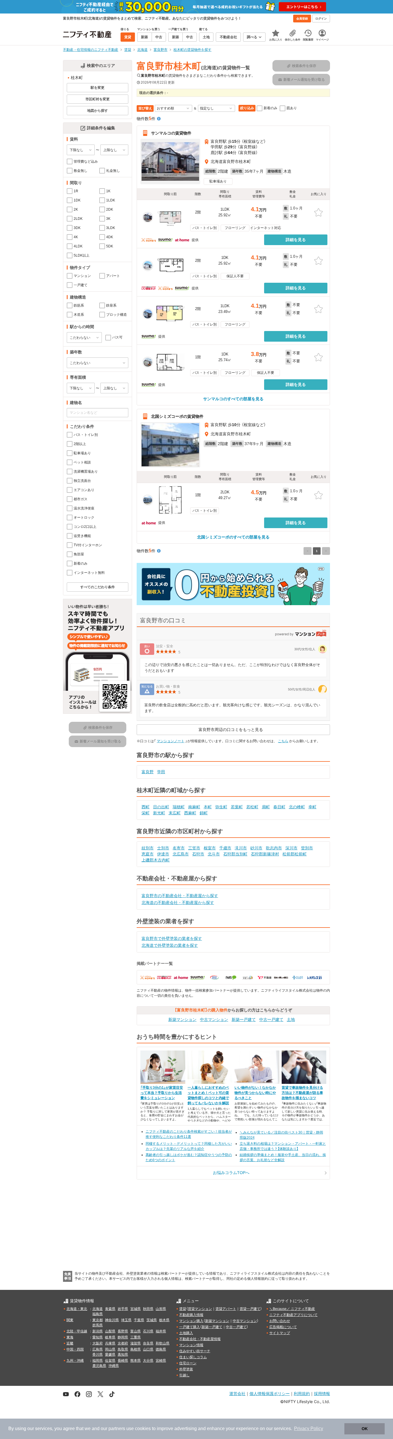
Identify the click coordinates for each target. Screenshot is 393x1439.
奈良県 (148, 1343)
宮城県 (135, 1309)
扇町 (266, 807)
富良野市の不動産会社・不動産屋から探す (180, 895)
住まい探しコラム (193, 1357)
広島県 (97, 1349)
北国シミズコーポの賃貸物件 (177, 416)
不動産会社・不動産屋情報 (200, 1339)
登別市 (307, 848)
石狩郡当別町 (235, 854)
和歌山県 (162, 1343)
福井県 (161, 1331)
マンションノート (170, 741)
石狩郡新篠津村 (265, 854)
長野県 (123, 1331)
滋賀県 (135, 1343)
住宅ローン (188, 1363)
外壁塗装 (186, 1369)
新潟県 (97, 1331)
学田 (161, 771)
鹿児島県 (99, 1366)
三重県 (135, 1337)
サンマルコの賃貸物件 (171, 133)
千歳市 (225, 848)
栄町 (146, 813)
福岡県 (97, 1361)
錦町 (204, 813)
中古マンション (214, 1019)
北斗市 (214, 854)
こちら (283, 741)
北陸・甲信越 (76, 1331)
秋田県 (148, 1309)
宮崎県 (161, 1361)
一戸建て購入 (189, 1327)
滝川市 (241, 848)
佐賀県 (110, 1361)
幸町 (312, 807)
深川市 (291, 848)
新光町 (159, 813)
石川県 (148, 1331)
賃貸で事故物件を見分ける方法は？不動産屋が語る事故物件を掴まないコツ (302, 1093)
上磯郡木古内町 (156, 860)
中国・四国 (75, 1349)
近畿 (69, 1343)
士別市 (163, 848)
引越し (184, 1375)
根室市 (210, 848)
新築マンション (182, 1019)
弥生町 (221, 807)
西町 (146, 807)
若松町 (252, 807)
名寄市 (179, 848)
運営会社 (237, 1393)
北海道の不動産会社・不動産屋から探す (178, 902)
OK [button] (365, 1428)
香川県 (97, 1355)
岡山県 (110, 1349)
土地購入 (186, 1333)
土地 (291, 1019)
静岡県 (123, 1337)
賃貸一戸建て (250, 1309)
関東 (69, 1320)
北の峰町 (297, 807)
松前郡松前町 (295, 854)
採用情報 (322, 1393)
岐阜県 (110, 1337)
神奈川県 (112, 1320)
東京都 (97, 1320)
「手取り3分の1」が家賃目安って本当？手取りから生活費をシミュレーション (161, 1093)
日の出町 (161, 807)
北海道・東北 (76, 1309)
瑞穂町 (179, 807)
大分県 (148, 1361)
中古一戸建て (271, 1019)
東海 (69, 1337)
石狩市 (198, 854)
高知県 (123, 1355)
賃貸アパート (225, 1309)
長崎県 (123, 1361)
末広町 (175, 813)
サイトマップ (279, 1333)
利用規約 (302, 1393)
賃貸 (182, 1309)
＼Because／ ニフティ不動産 (292, 1309)
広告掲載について (283, 1327)
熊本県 (135, 1361)
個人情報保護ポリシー (269, 1393)
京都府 (123, 1343)
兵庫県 (110, 1343)
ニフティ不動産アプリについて (293, 1315)
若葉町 (237, 807)
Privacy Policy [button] (308, 1428)
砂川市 (256, 848)
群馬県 (97, 1325)
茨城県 (151, 1320)
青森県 (110, 1309)
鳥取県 (123, 1349)
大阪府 (97, 1343)
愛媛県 (110, 1355)
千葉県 (139, 1320)
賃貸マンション (200, 1309)
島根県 (135, 1349)
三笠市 (194, 848)
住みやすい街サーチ (194, 1351)
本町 (208, 807)
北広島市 (181, 854)
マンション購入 (191, 1321)
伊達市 (163, 854)
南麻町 (194, 807)
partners (116, 1428)
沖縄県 (113, 1366)
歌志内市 (274, 848)
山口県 (148, 1349)
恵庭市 (148, 854)
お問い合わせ (279, 1321)
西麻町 (190, 813)
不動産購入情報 (191, 1315)
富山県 (135, 1331)
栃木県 (164, 1320)
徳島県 (161, 1349)
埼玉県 (126, 1320)
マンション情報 (191, 1345)
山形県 (161, 1309)
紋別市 (148, 848)
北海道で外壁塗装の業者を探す (170, 945)
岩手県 (123, 1309)
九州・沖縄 (75, 1361)
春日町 (279, 807)
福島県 (97, 1314)
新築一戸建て (244, 1019)
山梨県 (110, 1331)
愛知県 (97, 1337)
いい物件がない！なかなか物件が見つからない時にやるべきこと (255, 1093)
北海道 (97, 1309)
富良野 (148, 771)
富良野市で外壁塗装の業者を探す (172, 938)
